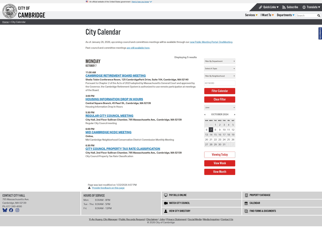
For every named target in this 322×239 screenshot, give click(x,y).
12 (233, 129)
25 (228, 139)
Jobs (162, 219)
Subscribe (292, 7)
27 (206, 144)
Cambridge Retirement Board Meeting (116, 75)
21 (211, 139)
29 (215, 144)
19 (233, 134)
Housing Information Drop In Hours (114, 99)
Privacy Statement (176, 219)
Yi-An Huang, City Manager (103, 219)
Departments (284, 15)
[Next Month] (234, 114)
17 (224, 134)
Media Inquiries (211, 219)
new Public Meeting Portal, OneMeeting (211, 41)
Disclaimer (152, 219)
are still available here (138, 47)
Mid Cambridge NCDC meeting (108, 132)
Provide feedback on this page (108, 187)
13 (206, 134)
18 (228, 134)
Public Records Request (132, 219)
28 (211, 144)
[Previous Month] (204, 114)
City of (24, 8)
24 (224, 139)
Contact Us (227, 219)
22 (215, 139)
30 (219, 144)
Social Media (195, 219)
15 (215, 134)
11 (228, 129)
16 (219, 134)
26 (233, 139)
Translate (312, 7)
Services (250, 15)
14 (211, 134)
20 (206, 139)
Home (5, 21)
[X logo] (5, 210)
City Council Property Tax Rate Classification (123, 149)
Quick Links (269, 7)
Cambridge (31, 15)
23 (219, 139)
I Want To (266, 15)
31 (224, 144)
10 (224, 129)
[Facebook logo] (12, 210)
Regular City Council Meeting (109, 115)
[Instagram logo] (18, 210)
